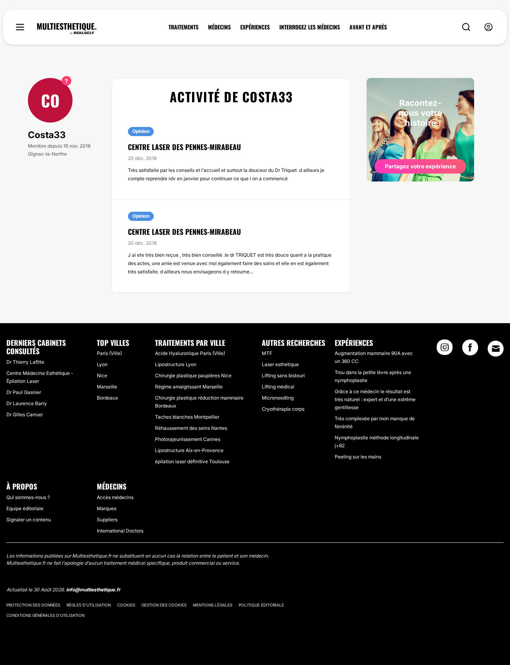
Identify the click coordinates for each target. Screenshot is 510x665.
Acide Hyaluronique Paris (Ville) (190, 353)
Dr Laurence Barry (26, 403)
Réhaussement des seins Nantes (191, 428)
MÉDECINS (219, 27)
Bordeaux (107, 398)
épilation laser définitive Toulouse (192, 461)
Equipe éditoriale (24, 508)
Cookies (126, 605)
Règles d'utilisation (89, 605)
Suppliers (107, 520)
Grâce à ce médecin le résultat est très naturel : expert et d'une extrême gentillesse (375, 399)
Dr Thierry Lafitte (25, 362)
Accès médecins (115, 497)
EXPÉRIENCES (255, 27)
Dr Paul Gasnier (23, 392)
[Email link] (496, 349)
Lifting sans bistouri (283, 375)
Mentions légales (212, 605)
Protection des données (33, 605)
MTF (267, 353)
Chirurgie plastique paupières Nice (193, 375)
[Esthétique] (66, 28)
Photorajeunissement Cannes (187, 439)
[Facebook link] (470, 350)
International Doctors (120, 531)
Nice (102, 375)
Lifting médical (278, 387)
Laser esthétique (280, 364)
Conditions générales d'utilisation (45, 615)
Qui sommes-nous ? (28, 497)
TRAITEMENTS (183, 27)
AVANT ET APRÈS (368, 27)
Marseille (107, 387)
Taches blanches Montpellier (187, 417)
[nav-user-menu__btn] (488, 27)
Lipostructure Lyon (175, 364)
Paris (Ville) (109, 353)
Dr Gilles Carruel (24, 414)
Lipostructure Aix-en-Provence (189, 450)
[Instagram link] (445, 350)
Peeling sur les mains (358, 457)
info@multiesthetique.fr (93, 590)
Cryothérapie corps (283, 409)
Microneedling (278, 398)
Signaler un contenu (28, 520)
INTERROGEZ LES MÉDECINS (309, 27)
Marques (106, 508)
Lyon (102, 364)
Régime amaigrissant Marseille (189, 387)
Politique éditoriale (261, 605)
